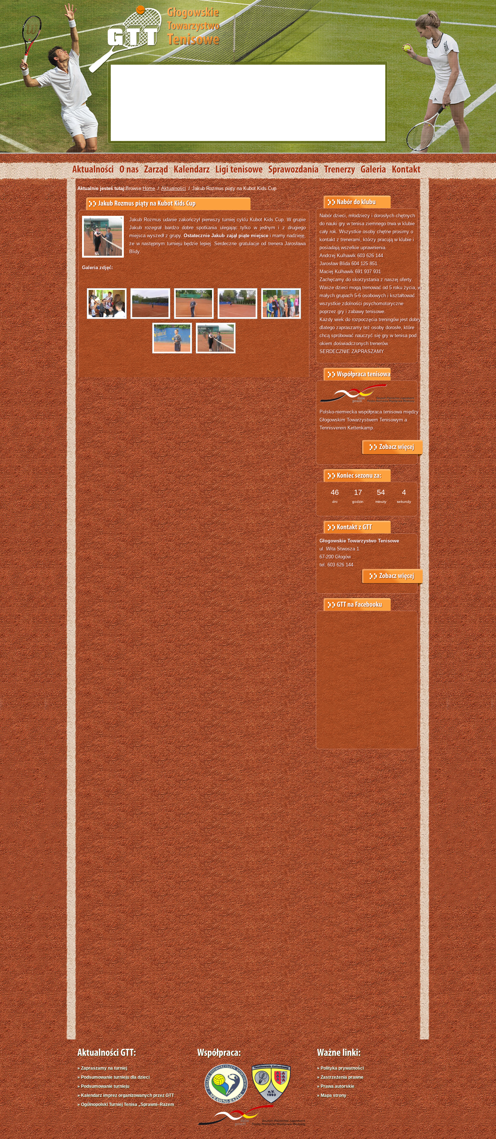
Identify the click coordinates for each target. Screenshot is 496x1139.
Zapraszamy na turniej (104, 1068)
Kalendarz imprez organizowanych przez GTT (127, 1095)
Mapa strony (333, 1095)
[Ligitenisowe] (241, 169)
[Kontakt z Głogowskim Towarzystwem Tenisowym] (409, 169)
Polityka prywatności (342, 1068)
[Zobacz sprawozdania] (296, 169)
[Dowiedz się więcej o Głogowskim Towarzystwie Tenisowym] (131, 169)
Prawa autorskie (337, 1086)
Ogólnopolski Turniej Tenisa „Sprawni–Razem (127, 1104)
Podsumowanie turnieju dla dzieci (115, 1077)
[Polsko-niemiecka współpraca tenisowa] (251, 1127)
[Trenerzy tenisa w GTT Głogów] (342, 169)
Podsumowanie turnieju (105, 1086)
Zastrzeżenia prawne (342, 1077)
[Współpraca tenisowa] (392, 445)
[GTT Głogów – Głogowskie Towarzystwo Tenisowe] (154, 38)
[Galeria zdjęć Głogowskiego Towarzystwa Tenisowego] (376, 169)
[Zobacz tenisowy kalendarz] (194, 169)
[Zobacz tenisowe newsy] (95, 169)
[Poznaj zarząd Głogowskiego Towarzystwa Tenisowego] (159, 169)
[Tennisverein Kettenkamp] (269, 1101)
